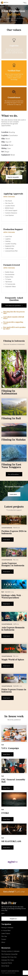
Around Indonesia (6, 527)
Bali (2, 592)
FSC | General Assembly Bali (13, 780)
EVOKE (5, 813)
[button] (25, 2)
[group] (3, 913)
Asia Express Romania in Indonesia (12, 628)
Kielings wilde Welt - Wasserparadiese (11, 596)
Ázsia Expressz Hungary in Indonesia (12, 564)
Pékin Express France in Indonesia (13, 690)
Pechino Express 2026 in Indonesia (13, 532)
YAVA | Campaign (10, 748)
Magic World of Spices (12, 659)
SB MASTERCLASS (11, 841)
